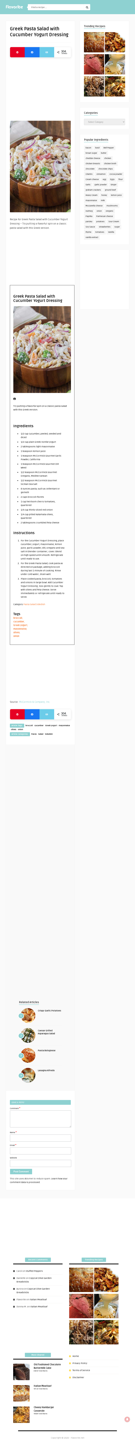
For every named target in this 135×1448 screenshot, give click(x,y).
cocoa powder (115, 174)
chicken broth (110, 163)
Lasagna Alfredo (46, 1070)
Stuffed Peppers (34, 1271)
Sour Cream (113, 221)
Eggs (112, 179)
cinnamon (101, 174)
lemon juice (116, 195)
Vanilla (111, 232)
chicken (107, 158)
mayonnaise (20, 628)
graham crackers (93, 190)
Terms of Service (81, 1370)
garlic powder (100, 184)
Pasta (26, 604)
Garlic (88, 184)
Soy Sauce (90, 227)
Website (13, 1158)
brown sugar (91, 153)
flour (121, 179)
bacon (88, 148)
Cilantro (89, 174)
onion (16, 636)
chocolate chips (105, 169)
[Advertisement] (40, 87)
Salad (33, 604)
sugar (117, 227)
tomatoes (99, 232)
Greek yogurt (20, 625)
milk (103, 200)
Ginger (113, 184)
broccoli (17, 618)
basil (97, 148)
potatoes (100, 221)
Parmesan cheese (104, 216)
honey (104, 195)
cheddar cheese (93, 158)
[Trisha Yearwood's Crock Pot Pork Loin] (94, 87)
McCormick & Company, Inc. (34, 701)
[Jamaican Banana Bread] (94, 43)
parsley (89, 221)
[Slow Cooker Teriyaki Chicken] (115, 43)
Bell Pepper (109, 148)
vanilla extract (92, 237)
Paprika (89, 216)
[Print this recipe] (14, 399)
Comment (15, 1108)
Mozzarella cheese (94, 206)
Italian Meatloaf (38, 1299)
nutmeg (89, 211)
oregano (109, 211)
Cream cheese (92, 179)
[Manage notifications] (127, 1419)
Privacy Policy (79, 1363)
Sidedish (40, 604)
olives (16, 632)
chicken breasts (93, 163)
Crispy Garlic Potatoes (49, 1010)
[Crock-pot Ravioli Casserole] (115, 87)
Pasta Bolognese (46, 1050)
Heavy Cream (91, 195)
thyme (88, 232)
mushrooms (112, 206)
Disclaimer (78, 1377)
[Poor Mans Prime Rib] (94, 65)
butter (103, 153)
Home (75, 1356)
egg (104, 179)
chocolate (90, 169)
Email (13, 1145)
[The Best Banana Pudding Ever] (115, 65)
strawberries (104, 227)
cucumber (18, 621)
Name (13, 1132)
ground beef (110, 190)
